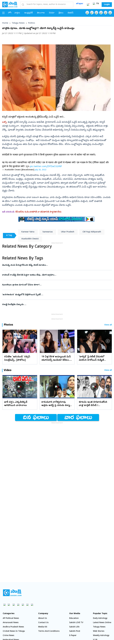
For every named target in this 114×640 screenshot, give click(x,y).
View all (108, 325)
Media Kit (42, 627)
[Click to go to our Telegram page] (27, 604)
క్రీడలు (61, 13)
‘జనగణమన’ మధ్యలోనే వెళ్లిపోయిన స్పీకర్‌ (54, 294)
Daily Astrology (100, 618)
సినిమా (51, 13)
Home (5, 23)
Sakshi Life (74, 627)
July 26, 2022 (40, 170)
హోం (10, 13)
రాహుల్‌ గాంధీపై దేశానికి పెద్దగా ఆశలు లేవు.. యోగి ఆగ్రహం (57, 275)
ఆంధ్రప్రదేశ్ (28, 13)
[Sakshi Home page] (9, 4)
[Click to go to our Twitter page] (96, 12)
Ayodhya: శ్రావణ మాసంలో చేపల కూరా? (55, 285)
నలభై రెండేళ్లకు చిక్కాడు (55, 304)
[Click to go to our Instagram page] (101, 12)
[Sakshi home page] (12, 592)
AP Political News (11, 618)
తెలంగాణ (41, 13)
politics (31, 23)
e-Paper (72, 635)
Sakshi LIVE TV (76, 622)
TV (97, 3)
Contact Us (43, 622)
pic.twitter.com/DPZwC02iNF (46, 166)
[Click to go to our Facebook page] (87, 12)
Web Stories (98, 631)
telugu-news (18, 23)
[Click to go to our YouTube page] (105, 12)
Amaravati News (10, 622)
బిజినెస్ (70, 13)
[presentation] (6, 341)
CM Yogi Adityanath (92, 232)
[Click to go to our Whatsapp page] (92, 12)
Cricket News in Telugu (14, 631)
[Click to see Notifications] (88, 4)
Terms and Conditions (49, 631)
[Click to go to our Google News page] (110, 12)
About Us (42, 618)
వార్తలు (17, 13)
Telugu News (99, 627)
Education (74, 618)
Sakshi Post (74, 631)
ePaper (79, 3)
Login (107, 4)
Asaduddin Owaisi (30, 239)
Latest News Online (102, 622)
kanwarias (48, 232)
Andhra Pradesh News (13, 627)
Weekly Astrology (101, 635)
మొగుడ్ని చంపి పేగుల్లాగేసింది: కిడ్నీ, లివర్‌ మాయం (55, 265)
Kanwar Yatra (27, 232)
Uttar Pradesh (67, 232)
